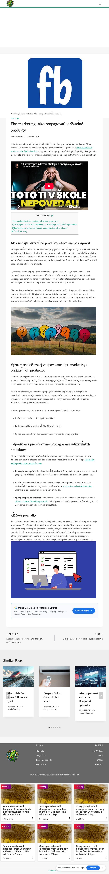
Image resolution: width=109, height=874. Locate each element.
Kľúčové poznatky (19, 231)
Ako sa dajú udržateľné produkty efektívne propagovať (35, 221)
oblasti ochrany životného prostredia (32, 501)
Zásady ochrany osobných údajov (64, 774)
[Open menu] (100, 4)
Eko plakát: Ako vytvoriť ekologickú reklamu (83, 636)
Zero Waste (41, 764)
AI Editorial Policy (54, 870)
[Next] (101, 695)
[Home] (11, 114)
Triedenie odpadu (44, 759)
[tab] (49, 727)
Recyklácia (41, 755)
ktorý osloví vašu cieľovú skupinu (77, 486)
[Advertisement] (54, 27)
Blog (100, 755)
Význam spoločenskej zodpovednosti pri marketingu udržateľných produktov (44, 224)
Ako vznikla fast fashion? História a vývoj (17, 697)
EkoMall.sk (20, 136)
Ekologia (15, 118)
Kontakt (99, 764)
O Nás (100, 759)
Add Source (93, 868)
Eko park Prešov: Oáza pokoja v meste (52, 697)
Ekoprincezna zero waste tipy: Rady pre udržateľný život (24, 638)
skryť (51, 215)
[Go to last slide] (8, 695)
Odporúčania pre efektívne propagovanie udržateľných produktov (40, 228)
